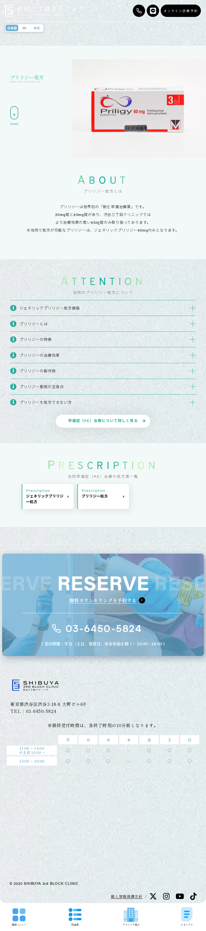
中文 (37, 28)
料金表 (75, 924)
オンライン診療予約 (181, 10)
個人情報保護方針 (126, 896)
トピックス (187, 924)
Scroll (14, 124)
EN (24, 28)
